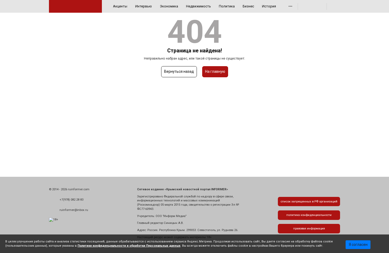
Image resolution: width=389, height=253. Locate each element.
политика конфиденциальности (309, 215)
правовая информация (309, 228)
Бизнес (248, 6)
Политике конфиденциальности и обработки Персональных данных (129, 245)
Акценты (120, 6)
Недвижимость (198, 6)
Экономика (169, 6)
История (269, 6)
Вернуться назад (179, 71)
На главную (215, 71)
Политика (227, 6)
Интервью (143, 6)
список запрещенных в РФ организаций (309, 201)
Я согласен (358, 244)
